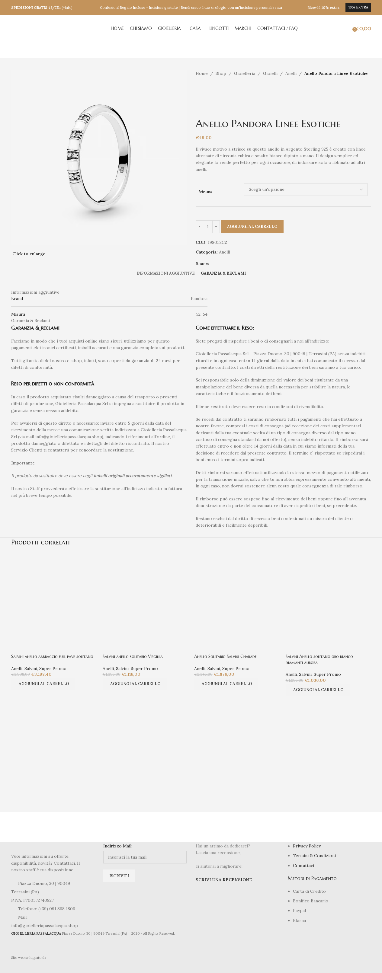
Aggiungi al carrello (252, 226)
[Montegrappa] (303, 827)
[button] (43, 684)
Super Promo (52, 668)
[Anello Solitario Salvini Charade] (237, 595)
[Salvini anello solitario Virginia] (145, 595)
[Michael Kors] (213, 827)
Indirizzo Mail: (117, 846)
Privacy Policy (307, 846)
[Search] (348, 29)
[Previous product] (199, 86)
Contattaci (303, 865)
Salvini (30, 668)
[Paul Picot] (78, 827)
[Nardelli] (348, 827)
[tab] (165, 273)
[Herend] (123, 827)
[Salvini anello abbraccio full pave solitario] (54, 595)
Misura (205, 191)
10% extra (358, 7)
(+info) (67, 7)
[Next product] (213, 86)
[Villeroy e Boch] (258, 827)
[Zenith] (33, 827)
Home (202, 73)
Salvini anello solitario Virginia (133, 656)
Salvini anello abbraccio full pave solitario (52, 656)
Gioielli (270, 73)
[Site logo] (41, 28)
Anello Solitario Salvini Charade (225, 656)
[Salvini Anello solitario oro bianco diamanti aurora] (328, 595)
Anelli (291, 73)
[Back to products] (206, 86)
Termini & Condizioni (314, 855)
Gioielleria (244, 73)
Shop (221, 73)
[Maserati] (168, 827)
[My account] (339, 29)
